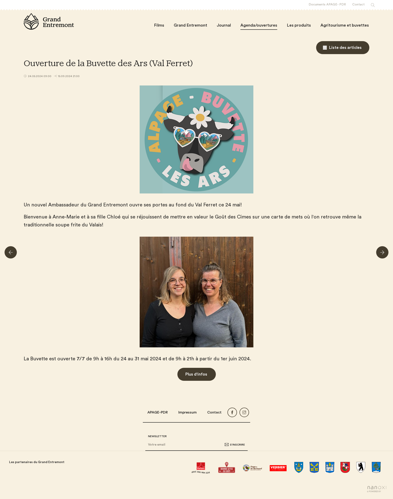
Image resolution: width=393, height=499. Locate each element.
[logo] (49, 21)
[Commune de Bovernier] (330, 467)
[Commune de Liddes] (345, 467)
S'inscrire (237, 444)
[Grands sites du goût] (226, 467)
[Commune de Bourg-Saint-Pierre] (314, 467)
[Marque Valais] (201, 467)
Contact (214, 412)
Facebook (232, 412)
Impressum (187, 412)
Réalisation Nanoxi (376, 489)
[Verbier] (278, 467)
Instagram (244, 412)
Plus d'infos (196, 374)
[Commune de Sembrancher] (376, 467)
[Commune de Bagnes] (299, 467)
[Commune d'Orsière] (360, 467)
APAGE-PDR (157, 412)
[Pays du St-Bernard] (252, 467)
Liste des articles (345, 47)
